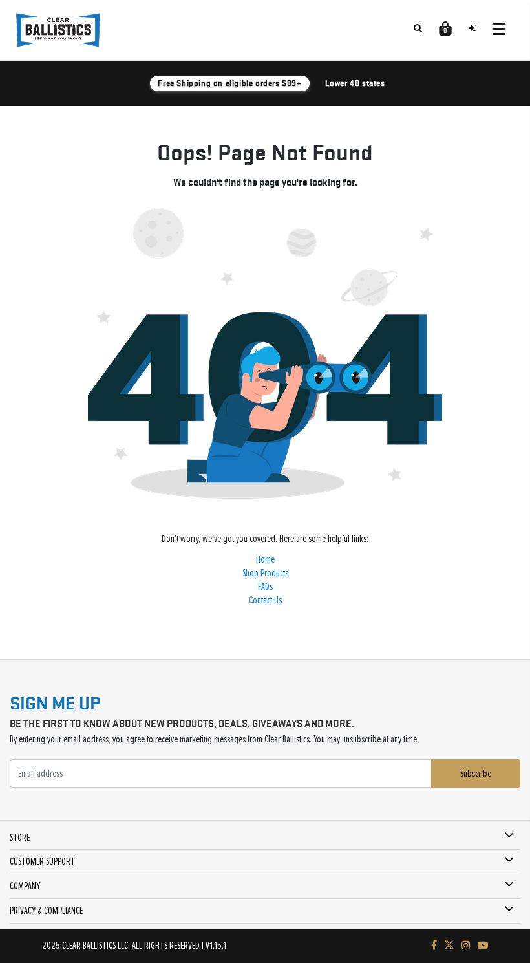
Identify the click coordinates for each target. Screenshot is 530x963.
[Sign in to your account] (472, 27)
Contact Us (265, 600)
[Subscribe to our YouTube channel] (483, 945)
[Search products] (417, 27)
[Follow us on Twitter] (449, 945)
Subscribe (475, 773)
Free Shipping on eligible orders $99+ (229, 83)
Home (265, 559)
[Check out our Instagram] (466, 945)
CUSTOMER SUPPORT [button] (42, 861)
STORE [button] (20, 837)
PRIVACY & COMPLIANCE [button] (46, 910)
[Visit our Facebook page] (434, 945)
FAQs (265, 586)
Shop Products (265, 573)
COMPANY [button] (25, 886)
